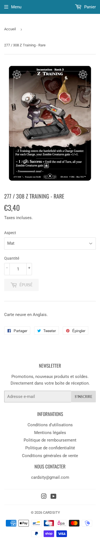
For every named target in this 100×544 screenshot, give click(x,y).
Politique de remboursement (50, 440)
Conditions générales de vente (50, 455)
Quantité (11, 258)
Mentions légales (50, 432)
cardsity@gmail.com (50, 477)
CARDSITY (51, 512)
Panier (89, 6)
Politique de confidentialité (50, 447)
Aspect (10, 232)
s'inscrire (83, 397)
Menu (16, 6)
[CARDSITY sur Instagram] (44, 497)
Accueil (10, 29)
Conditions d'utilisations (50, 424)
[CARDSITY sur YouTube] (53, 497)
